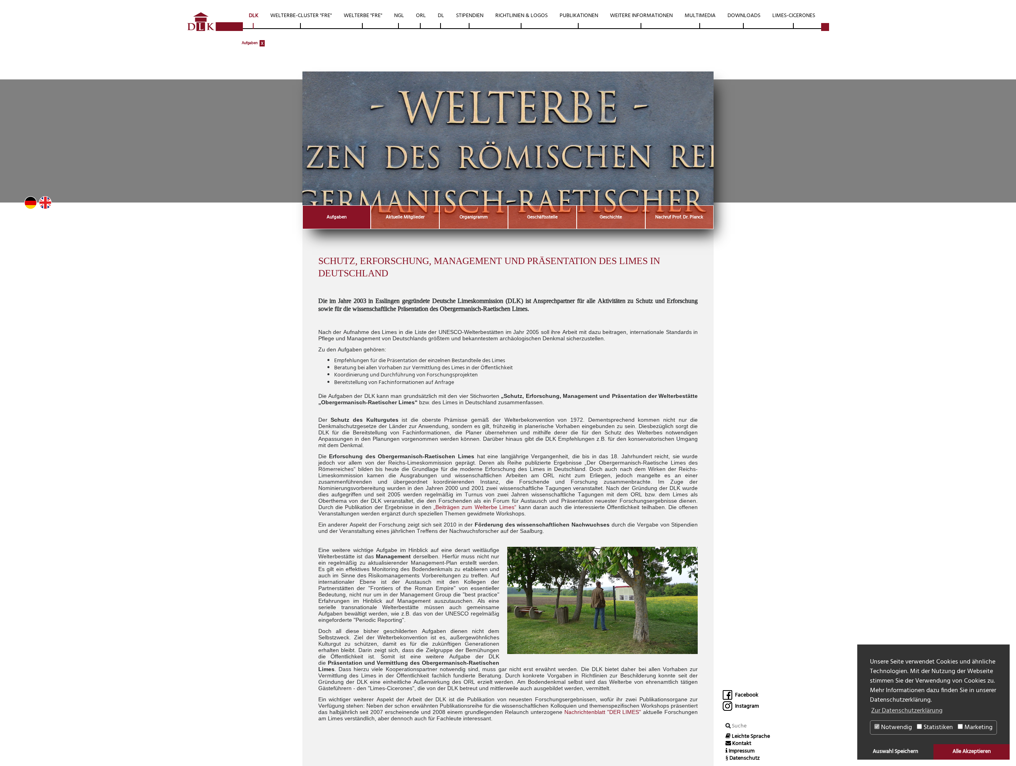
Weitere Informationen (641, 15)
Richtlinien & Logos (521, 15)
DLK (253, 15)
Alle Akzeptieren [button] (971, 751)
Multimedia (700, 15)
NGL (399, 15)
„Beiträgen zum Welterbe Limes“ (474, 507)
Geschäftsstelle (542, 217)
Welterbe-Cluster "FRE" (301, 15)
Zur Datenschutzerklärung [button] (907, 711)
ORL (421, 15)
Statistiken (937, 727)
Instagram (746, 706)
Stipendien (469, 15)
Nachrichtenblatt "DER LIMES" (602, 712)
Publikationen (579, 15)
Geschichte (611, 217)
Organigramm (474, 217)
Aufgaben (250, 43)
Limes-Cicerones (793, 15)
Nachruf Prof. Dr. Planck (679, 217)
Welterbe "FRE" (363, 15)
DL (441, 15)
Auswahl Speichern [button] (895, 751)
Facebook (746, 695)
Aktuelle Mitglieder (405, 217)
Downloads (743, 15)
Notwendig (895, 727)
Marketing (978, 727)
